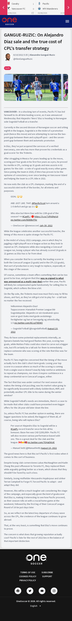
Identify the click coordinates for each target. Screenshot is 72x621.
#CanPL (26, 216)
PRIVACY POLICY (27, 580)
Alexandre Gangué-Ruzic (42, 54)
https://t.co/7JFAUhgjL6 (46, 216)
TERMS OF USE (27, 572)
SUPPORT (47, 576)
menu (67, 21)
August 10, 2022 (49, 448)
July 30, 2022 (46, 225)
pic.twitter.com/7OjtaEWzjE (41, 442)
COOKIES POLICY (27, 576)
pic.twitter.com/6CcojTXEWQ (28, 322)
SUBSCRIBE (47, 572)
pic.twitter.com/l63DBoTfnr (24, 219)
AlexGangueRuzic (24, 58)
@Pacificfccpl (38, 203)
